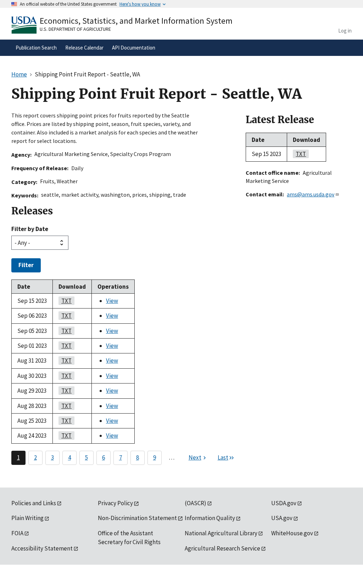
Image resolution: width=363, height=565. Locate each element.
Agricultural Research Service (222, 548)
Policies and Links (33, 503)
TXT (65, 301)
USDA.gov (283, 503)
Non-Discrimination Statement (137, 518)
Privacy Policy (115, 503)
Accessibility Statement (42, 548)
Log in (345, 30)
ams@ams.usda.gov (310, 194)
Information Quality (210, 518)
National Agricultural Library (221, 533)
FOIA (17, 533)
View (112, 301)
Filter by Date (29, 229)
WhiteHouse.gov (292, 533)
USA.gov (281, 518)
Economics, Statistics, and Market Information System (136, 21)
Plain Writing (27, 518)
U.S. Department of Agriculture (75, 29)
